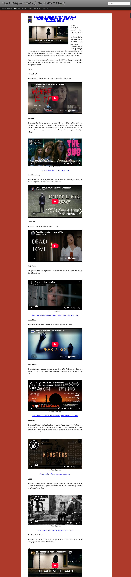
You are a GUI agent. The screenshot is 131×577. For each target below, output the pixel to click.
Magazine (17, 8)
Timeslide (45, 8)
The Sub (44, 170)
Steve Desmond (57, 474)
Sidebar (30, 8)
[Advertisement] (93, 48)
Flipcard (9, 8)
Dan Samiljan (56, 170)
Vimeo (66, 170)
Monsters (43, 474)
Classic (3, 8)
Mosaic (23, 8)
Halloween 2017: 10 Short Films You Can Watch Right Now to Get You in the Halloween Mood (55, 19)
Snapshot (37, 8)
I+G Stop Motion (60, 530)
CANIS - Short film (43, 530)
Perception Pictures (63, 415)
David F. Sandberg (63, 315)
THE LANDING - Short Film (42, 415)
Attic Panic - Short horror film (42, 315)
